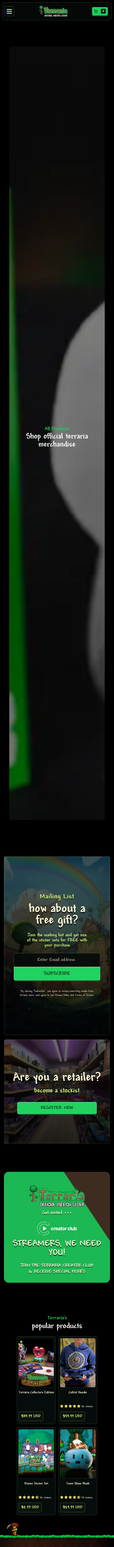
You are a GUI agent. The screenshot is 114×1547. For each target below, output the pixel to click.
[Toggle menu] (9, 11)
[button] (100, 11)
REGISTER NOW (57, 1108)
